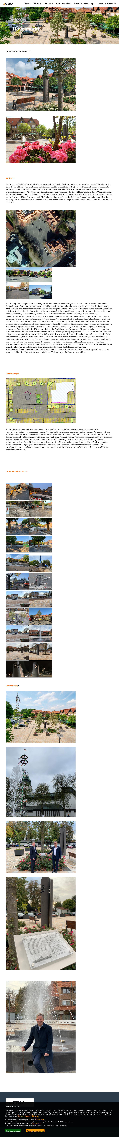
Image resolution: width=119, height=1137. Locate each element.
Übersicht (39, 1120)
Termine (51, 8)
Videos (37, 3)
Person (49, 3)
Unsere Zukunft (107, 3)
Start (27, 3)
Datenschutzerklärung (28, 1116)
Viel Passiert (63, 3)
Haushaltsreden (33, 8)
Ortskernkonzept (84, 3)
